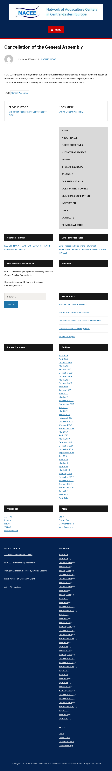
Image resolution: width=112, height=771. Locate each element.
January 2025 (65, 369)
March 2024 (64, 379)
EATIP (47, 245)
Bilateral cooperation (76, 196)
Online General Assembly (71, 111)
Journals (67, 174)
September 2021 (66, 404)
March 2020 (64, 414)
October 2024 (65, 376)
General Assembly (19, 93)
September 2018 (66, 452)
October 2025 (65, 362)
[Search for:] (28, 296)
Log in (61, 516)
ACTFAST (9, 516)
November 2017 (66, 480)
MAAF (23, 245)
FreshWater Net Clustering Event (74, 328)
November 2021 (66, 400)
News (53, 59)
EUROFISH (38, 245)
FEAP (14, 249)
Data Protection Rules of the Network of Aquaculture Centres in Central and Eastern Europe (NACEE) (82, 249)
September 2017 (66, 487)
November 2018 (66, 449)
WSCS (22, 249)
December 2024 (66, 372)
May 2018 (63, 463)
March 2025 (64, 365)
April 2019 (63, 435)
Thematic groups (72, 167)
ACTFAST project (67, 336)
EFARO (7, 249)
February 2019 (65, 442)
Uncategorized (11, 530)
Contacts (68, 217)
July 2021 (63, 407)
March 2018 (64, 470)
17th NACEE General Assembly (73, 304)
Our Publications (72, 181)
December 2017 (66, 477)
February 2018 (65, 473)
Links (65, 210)
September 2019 (66, 428)
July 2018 (63, 456)
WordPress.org (66, 527)
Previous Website (72, 225)
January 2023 (65, 390)
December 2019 (66, 421)
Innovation (69, 203)
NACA (16, 245)
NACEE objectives (72, 145)
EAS (30, 245)
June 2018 (63, 459)
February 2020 (65, 418)
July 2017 (63, 491)
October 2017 (65, 484)
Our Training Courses (75, 188)
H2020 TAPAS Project (74, 152)
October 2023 (65, 383)
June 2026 (63, 355)
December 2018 (66, 445)
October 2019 (65, 425)
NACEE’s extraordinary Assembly (74, 312)
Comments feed (66, 523)
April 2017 (63, 498)
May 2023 (63, 386)
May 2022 (63, 397)
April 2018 (63, 466)
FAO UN (8, 245)
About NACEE (70, 137)
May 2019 (63, 432)
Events (45, 59)
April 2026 (63, 359)
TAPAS (7, 527)
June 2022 (63, 393)
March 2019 (64, 438)
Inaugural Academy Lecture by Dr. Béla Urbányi (80, 320)
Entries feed (64, 520)
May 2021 (63, 411)
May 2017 (63, 494)
